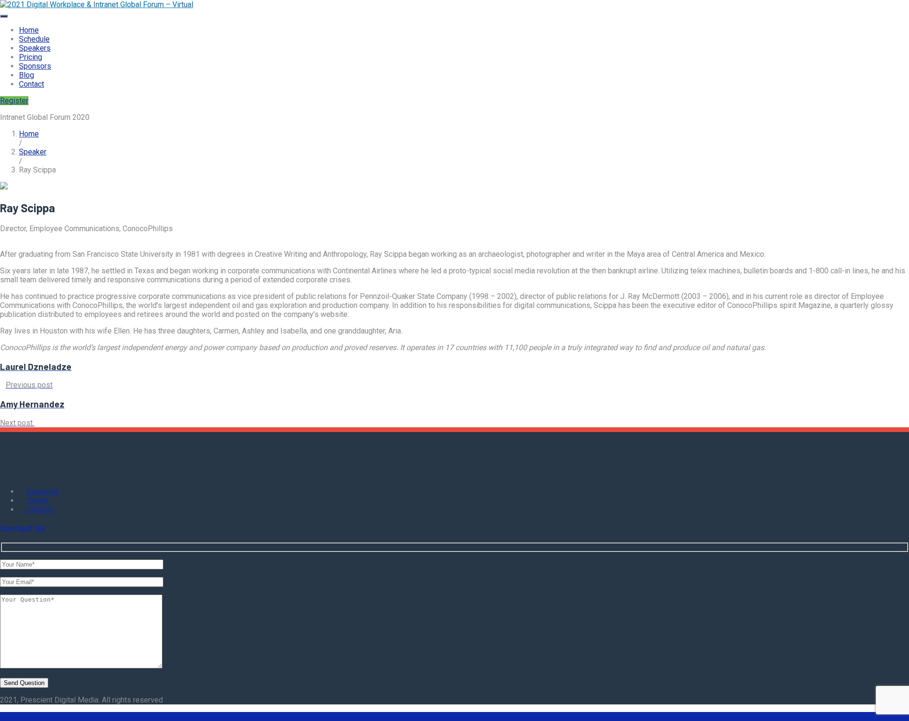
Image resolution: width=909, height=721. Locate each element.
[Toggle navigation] (4, 16)
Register (14, 100)
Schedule (34, 39)
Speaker (32, 151)
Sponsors (35, 66)
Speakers (35, 48)
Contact (31, 84)
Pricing (30, 57)
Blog (26, 75)
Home (29, 30)
